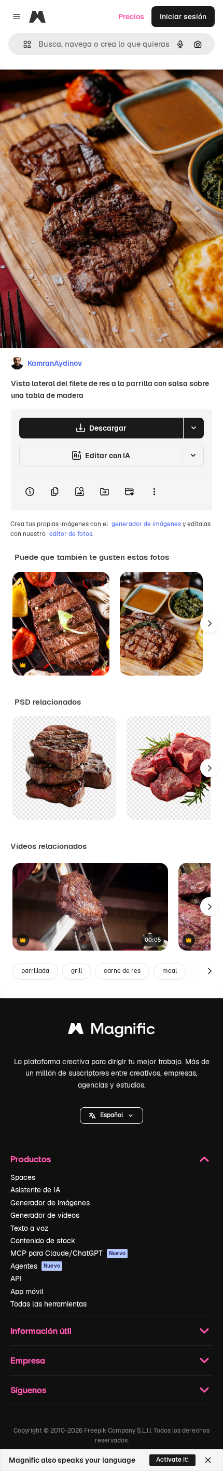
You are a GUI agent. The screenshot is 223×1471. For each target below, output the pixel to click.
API (16, 1278)
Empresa (27, 1360)
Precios (131, 16)
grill (76, 971)
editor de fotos (70, 534)
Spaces (22, 1177)
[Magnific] (111, 1031)
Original (66, 89)
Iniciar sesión (183, 16)
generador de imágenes (146, 524)
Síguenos (28, 1389)
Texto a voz (29, 1228)
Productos (30, 1158)
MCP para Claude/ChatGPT (68, 1253)
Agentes (35, 1266)
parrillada (35, 971)
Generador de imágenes (50, 1202)
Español (111, 1115)
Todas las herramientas (48, 1304)
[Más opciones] (154, 492)
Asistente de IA (35, 1189)
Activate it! (172, 1459)
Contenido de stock (42, 1240)
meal (169, 971)
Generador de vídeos (44, 1215)
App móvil (27, 1291)
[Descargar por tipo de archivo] (193, 428)
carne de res (122, 971)
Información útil (41, 1330)
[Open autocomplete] (23, 44)
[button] (111, 1115)
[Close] (208, 1460)
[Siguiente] (209, 624)
